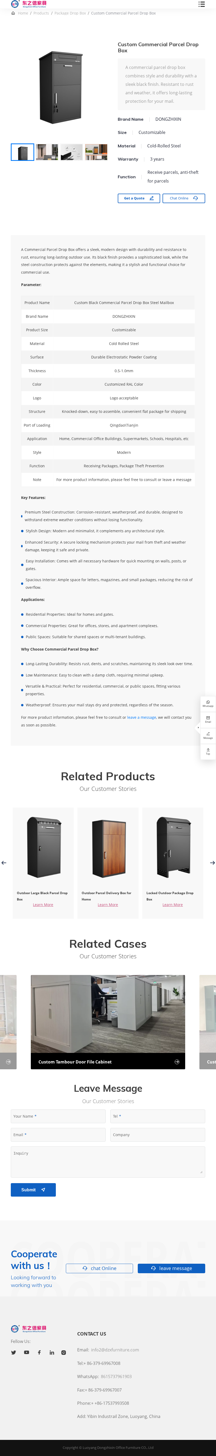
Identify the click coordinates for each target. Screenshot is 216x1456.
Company (121, 1134)
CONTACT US (91, 1334)
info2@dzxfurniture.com (115, 1350)
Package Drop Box (70, 13)
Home (23, 13)
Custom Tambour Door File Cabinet (108, 1062)
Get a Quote (139, 198)
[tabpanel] (59, 90)
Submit (33, 1189)
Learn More (43, 904)
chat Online (99, 1268)
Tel (115, 1116)
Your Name (23, 1116)
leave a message (141, 717)
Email (18, 1134)
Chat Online (184, 198)
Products (41, 13)
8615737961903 (116, 1376)
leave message (171, 1268)
